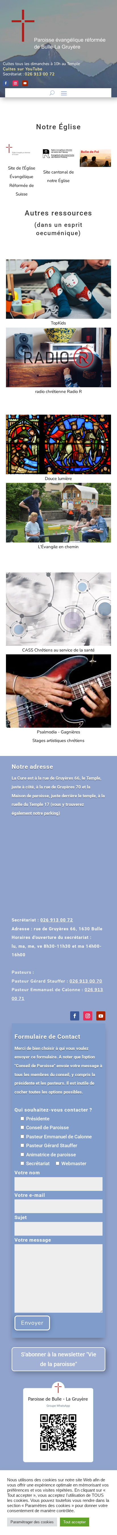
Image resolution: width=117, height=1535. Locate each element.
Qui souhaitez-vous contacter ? (53, 1110)
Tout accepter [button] (74, 1522)
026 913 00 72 (40, 74)
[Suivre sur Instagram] (15, 83)
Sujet (20, 1217)
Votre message (32, 1240)
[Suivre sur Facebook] (6, 83)
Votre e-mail (29, 1195)
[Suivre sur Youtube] (25, 83)
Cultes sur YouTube (22, 69)
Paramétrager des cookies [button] (32, 1522)
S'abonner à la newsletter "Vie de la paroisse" (58, 1359)
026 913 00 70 (86, 981)
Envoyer (32, 1323)
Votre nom (27, 1172)
